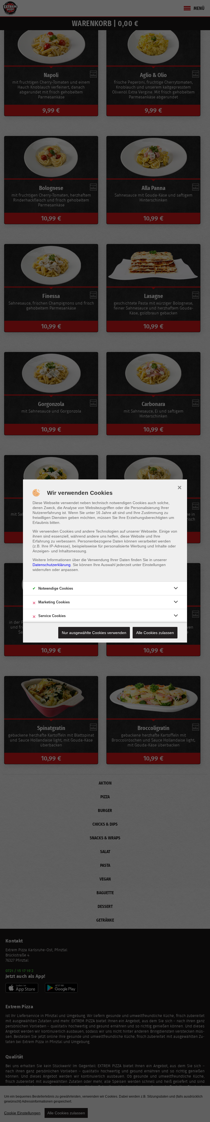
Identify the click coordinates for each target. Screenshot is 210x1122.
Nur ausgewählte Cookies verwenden (94, 632)
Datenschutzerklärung (52, 565)
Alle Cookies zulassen (155, 632)
